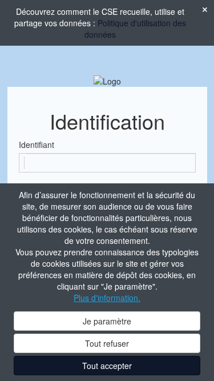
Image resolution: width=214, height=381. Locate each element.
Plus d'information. (107, 297)
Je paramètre (107, 321)
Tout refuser (107, 343)
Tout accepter (107, 365)
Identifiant (36, 144)
